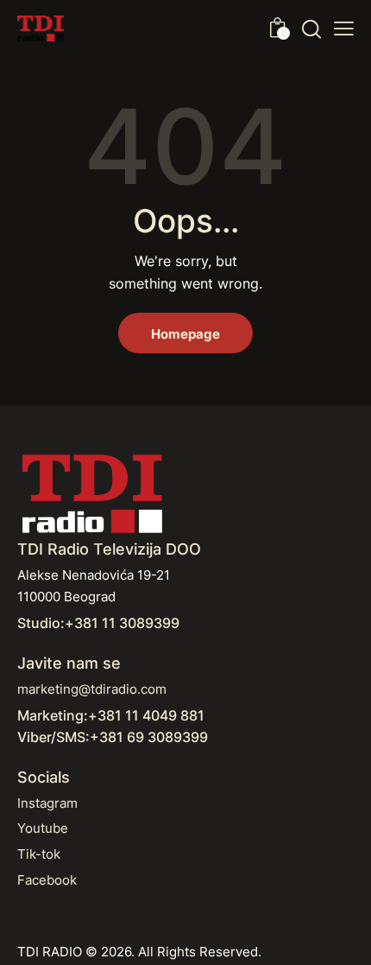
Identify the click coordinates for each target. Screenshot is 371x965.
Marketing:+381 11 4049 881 (110, 715)
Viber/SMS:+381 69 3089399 (112, 737)
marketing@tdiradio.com (92, 689)
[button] (344, 28)
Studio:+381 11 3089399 (98, 623)
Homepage (185, 334)
